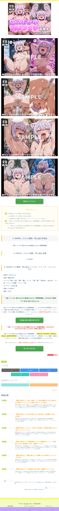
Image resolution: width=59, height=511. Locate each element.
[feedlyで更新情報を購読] (15, 384)
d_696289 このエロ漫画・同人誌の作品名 (19, 213)
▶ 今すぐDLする (29, 348)
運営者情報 (10, 506)
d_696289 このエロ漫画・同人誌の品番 (20, 216)
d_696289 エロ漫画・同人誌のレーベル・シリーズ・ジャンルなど (27, 218)
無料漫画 (4, 361)
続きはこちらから (29, 201)
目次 (28, 210)
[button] (39, 374)
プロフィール (49, 506)
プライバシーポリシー (29, 506)
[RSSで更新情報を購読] (44, 384)
